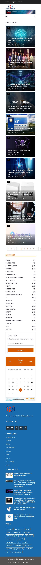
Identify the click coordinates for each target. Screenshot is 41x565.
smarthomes (11, 539)
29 (32, 390)
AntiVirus (29, 549)
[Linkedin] (12, 428)
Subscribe (20, 350)
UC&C (25, 542)
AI (26, 536)
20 (24, 386)
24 (13, 390)
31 (13, 394)
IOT (31, 536)
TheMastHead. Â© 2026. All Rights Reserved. (20, 559)
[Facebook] (25, 428)
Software (10, 549)
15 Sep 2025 (11, 111)
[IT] (20, 80)
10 (13, 382)
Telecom (9, 529)
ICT (19, 542)
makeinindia (16, 532)
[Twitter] (21, 428)
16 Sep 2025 (11, 89)
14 (28, 382)
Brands (27, 529)
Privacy (25, 562)
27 (24, 390)
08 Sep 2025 (11, 199)
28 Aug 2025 (11, 243)
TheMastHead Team (20, 45)
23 (9, 390)
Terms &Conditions (14, 562)
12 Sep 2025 (11, 133)
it (16, 22)
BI (7, 552)
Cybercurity (18, 529)
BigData (27, 545)
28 (28, 390)
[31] (20, 12)
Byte (8, 532)
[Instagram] (16, 428)
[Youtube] (8, 428)
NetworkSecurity (16, 552)
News (12, 22)
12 (20, 382)
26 (20, 390)
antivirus (9, 545)
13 (24, 382)
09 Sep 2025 (11, 177)
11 (16, 382)
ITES (21, 536)
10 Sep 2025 (11, 155)
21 (28, 386)
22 (32, 386)
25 (16, 390)
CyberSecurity (19, 549)
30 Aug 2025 (11, 221)
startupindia (26, 532)
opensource (18, 545)
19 (20, 386)
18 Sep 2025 (11, 67)
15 (32, 382)
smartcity (20, 539)
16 (9, 386)
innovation (10, 536)
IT (17, 536)
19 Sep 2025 (11, 45)
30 (9, 394)
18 (16, 386)
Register (13, 2)
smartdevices (11, 542)
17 (13, 386)
